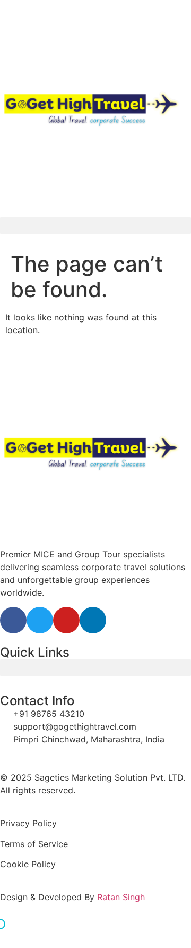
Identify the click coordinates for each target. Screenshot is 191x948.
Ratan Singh (121, 897)
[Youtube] (66, 620)
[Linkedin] (93, 620)
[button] (95, 225)
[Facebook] (13, 620)
